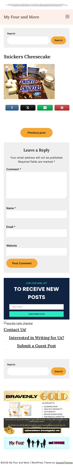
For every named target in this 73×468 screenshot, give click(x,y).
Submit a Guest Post (36, 345)
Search (11, 33)
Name (11, 208)
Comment (13, 169)
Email (10, 227)
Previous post (36, 132)
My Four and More (21, 17)
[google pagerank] (18, 323)
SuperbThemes (64, 462)
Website (11, 245)
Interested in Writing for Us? (36, 337)
